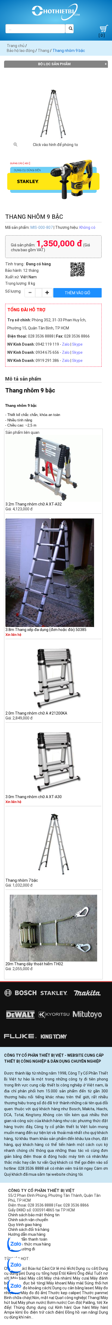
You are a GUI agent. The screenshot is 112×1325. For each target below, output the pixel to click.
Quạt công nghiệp (70, 1298)
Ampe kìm (13, 1312)
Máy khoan (56, 1283)
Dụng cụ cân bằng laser (72, 1288)
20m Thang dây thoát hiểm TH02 (34, 964)
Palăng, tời (92, 1302)
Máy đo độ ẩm (33, 1293)
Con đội (74, 1302)
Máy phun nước (31, 1302)
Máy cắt (35, 1278)
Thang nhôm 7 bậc (21, 880)
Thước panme (94, 1293)
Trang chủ (15, 46)
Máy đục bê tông (30, 1283)
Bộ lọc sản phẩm (54, 64)
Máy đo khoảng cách (32, 1288)
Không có (87, 227)
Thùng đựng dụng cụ (32, 1307)
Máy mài (75, 1283)
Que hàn (81, 1307)
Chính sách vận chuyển (28, 1220)
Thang (43, 50)
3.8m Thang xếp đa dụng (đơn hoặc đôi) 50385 (45, 629)
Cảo (45, 1268)
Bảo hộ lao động (21, 50)
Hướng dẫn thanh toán (27, 1239)
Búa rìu (34, 1268)
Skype (77, 344)
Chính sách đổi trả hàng (28, 1229)
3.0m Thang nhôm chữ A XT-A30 (33, 797)
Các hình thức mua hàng (29, 1244)
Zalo (66, 344)
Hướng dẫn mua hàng (26, 1234)
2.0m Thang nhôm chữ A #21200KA (36, 713)
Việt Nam (28, 277)
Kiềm (71, 1273)
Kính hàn (63, 1307)
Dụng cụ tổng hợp (41, 1273)
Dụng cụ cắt (86, 1268)
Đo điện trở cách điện (43, 1312)
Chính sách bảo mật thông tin (34, 1215)
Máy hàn (99, 1307)
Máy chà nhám (57, 1278)
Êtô (62, 1273)
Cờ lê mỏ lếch (62, 1268)
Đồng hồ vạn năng (81, 1312)
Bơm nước (56, 1302)
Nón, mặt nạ (42, 1298)
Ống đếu (84, 1273)
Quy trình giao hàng (25, 1224)
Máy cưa (80, 1278)
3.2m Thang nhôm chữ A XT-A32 (33, 504)
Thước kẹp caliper (64, 1293)
